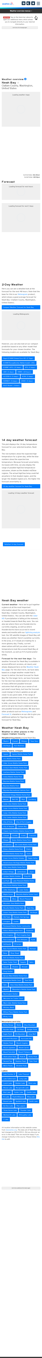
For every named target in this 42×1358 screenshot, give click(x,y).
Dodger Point (32, 1029)
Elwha (28, 849)
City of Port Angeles (24, 822)
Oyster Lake (18, 1092)
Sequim (6, 967)
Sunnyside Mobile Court (12, 980)
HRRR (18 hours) (24, 372)
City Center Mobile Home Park (14, 817)
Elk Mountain (20, 1034)
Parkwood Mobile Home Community (16, 926)
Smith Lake (33, 1101)
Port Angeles (8, 935)
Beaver (6, 799)
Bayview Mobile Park (11, 786)
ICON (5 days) (27, 376)
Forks (29, 854)
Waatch (6, 741)
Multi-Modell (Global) (11, 385)
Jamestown (21, 872)
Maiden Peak (8, 1043)
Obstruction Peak (9, 1057)
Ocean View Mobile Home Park (14, 912)
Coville (15, 835)
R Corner (17, 944)
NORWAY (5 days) (10, 381)
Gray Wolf (32, 1034)
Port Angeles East (23, 935)
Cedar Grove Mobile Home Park (15, 808)
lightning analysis (32, 632)
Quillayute (7, 944)
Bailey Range (8, 1025)
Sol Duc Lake (8, 1106)
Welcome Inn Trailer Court (13, 998)
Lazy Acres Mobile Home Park (14, 885)
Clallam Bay (22, 826)
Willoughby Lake (25, 1115)
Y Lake (5, 1119)
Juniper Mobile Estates (12, 876)
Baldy (19, 1025)
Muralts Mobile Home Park (13, 908)
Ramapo (33, 949)
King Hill (27, 876)
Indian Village (8, 872)
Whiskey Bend (8, 1007)
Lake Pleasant (23, 1074)
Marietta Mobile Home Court (27, 894)
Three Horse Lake (10, 1110)
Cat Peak (20, 1029)
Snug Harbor (8, 971)
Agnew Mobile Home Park (21, 754)
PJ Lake (6, 1097)
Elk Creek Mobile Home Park (26, 845)
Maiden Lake (20, 1083)
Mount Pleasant (26, 899)
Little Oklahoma (9, 890)
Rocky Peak (33, 1057)
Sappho (23, 962)
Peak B (22, 1057)
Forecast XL (7, 714)
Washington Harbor (10, 994)
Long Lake (23, 1079)
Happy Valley (33, 858)
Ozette (16, 921)
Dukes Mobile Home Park (21, 840)
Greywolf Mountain (10, 1038)
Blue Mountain (29, 1025)
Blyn (23, 799)
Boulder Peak (8, 1029)
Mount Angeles (22, 1043)
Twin (5, 985)
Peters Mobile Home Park (13, 930)
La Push (6, 881)
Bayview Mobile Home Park (13, 781)
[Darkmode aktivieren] (28, 3)
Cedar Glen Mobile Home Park (14, 804)
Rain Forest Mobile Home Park (14, 949)
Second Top (7, 1061)
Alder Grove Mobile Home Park (15, 763)
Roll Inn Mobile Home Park (13, 958)
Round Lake (7, 1101)
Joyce (31, 872)
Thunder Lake (25, 1110)
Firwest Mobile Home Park (13, 854)
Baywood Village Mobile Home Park (16, 795)
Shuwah (25, 967)
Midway (24, 741)
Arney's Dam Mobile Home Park (15, 768)
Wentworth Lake (9, 1115)
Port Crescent (8, 940)
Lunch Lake (7, 1083)
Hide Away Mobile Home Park (14, 867)
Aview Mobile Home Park (12, 777)
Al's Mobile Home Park (12, 759)
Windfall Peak (21, 1066)
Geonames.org (11, 1130)
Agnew (5, 754)
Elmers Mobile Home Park (13, 849)
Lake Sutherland (9, 1079)
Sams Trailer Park (10, 962)
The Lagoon (20, 1106)
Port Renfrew (19, 746)
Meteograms (26, 711)
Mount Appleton (9, 1048)
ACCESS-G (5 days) (11, 376)
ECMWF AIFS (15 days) (12, 367)
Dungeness (7, 845)
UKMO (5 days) (27, 381)
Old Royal (6, 746)
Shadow (15, 967)
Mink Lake (32, 1083)
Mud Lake (6, 1092)
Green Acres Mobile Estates (13, 858)
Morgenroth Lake (22, 1088)
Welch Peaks (8, 1066)
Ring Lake (31, 1097)
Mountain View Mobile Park (13, 903)
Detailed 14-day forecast (13, 544)
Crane (23, 835)
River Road (15, 953)
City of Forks (8, 822)
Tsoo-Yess (34, 741)
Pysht (33, 940)
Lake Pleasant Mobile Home (23, 881)
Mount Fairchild (9, 1052)
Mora (14, 899)
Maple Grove (8, 894)
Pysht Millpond (18, 1097)
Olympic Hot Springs (21, 917)
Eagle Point (7, 1034)
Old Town (6, 917)
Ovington (6, 921)
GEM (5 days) (8, 372)
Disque (5, 840)
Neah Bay (30, 908)
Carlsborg (32, 799)
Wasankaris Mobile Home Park (23, 989)
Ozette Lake (31, 1092)
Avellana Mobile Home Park (13, 772)
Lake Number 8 (9, 1074)
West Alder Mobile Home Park (14, 1003)
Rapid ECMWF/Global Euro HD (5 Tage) (18, 358)
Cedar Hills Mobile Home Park (14, 813)
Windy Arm (7, 1016)
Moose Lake (7, 1088)
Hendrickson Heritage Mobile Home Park (18, 863)
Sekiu (31, 962)
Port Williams (22, 940)
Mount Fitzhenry (24, 1052)
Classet (15, 741)
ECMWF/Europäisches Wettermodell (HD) (19, 363)
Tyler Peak (33, 1061)
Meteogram (23, 294)
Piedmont (29, 930)
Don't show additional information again (21, 1188)
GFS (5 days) (30, 367)
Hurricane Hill (26, 1038)
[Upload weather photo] (23, 3)
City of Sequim (8, 826)
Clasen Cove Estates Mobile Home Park (18, 831)
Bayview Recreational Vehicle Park (16, 790)
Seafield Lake (21, 1101)
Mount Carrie (24, 1048)
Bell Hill (15, 799)
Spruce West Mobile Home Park (15, 976)
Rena (5, 953)
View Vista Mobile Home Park (21, 985)
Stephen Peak (20, 1061)
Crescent (32, 835)
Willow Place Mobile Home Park (15, 1012)
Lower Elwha (23, 890)
